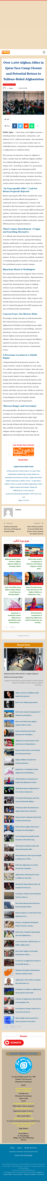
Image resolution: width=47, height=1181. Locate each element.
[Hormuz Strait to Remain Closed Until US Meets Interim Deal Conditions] (9, 819)
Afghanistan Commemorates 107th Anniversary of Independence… (27, 742)
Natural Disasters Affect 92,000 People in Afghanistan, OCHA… (28, 857)
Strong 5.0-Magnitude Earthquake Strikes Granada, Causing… (26, 924)
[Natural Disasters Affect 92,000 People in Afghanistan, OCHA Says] (9, 857)
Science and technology (23, 1155)
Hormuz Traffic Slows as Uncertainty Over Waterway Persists (27, 752)
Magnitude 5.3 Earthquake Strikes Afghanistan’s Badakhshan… (26, 771)
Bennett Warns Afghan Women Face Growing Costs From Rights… (27, 828)
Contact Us (40, 1174)
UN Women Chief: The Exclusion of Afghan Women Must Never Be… (27, 809)
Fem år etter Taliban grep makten (26, 702)
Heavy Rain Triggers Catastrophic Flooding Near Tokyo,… (26, 953)
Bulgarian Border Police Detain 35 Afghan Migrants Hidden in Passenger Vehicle (21, 675)
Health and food (31, 1148)
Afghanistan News (9, 84)
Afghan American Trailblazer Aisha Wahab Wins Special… (27, 694)
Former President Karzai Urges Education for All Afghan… (25, 733)
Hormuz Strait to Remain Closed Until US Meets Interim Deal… (28, 819)
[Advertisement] (23, 24)
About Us (40, 1172)
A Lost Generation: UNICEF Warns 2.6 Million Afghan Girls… (27, 943)
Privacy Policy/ (18, 1174)
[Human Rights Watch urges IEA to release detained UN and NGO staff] (9, 1020)
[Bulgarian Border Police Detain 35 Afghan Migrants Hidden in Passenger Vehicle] (13, 550)
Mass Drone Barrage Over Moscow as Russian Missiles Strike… (27, 905)
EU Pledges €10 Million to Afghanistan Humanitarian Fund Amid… (28, 991)
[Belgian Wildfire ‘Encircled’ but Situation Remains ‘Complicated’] (9, 761)
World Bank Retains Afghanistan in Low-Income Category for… (27, 790)
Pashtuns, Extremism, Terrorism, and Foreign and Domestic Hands (12, 529)
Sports (19, 1148)
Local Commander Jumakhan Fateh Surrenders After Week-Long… (27, 838)
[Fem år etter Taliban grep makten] (9, 704)
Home (12, 1148)
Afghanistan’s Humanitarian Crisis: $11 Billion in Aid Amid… (27, 876)
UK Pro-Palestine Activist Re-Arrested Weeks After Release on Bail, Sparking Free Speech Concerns (35, 530)
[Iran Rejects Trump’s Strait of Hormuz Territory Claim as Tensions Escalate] (9, 895)
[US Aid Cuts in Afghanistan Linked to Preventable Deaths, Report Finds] (9, 962)
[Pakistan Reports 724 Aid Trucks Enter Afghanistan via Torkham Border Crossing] (9, 914)
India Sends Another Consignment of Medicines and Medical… (27, 713)
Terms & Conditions (30, 1174)
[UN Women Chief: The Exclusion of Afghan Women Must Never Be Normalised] (9, 809)
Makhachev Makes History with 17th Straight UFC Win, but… (27, 886)
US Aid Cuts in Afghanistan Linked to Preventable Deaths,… (28, 962)
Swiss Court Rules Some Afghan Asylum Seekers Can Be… (26, 723)
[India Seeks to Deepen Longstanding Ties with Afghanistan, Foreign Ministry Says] (9, 934)
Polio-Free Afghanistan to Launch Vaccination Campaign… (26, 867)
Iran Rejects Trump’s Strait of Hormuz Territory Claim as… (28, 895)
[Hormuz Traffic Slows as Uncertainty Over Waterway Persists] (9, 752)
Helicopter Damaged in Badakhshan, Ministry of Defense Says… (27, 972)
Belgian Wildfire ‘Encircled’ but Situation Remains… (25, 761)
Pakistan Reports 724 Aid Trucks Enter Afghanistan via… (28, 914)
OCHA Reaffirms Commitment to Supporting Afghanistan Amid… (26, 780)
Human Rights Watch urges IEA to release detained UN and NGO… (26, 1020)
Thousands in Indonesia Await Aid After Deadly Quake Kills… (27, 847)
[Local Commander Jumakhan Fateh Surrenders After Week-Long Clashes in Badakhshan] (9, 838)
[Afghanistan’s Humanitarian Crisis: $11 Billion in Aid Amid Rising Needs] (9, 876)
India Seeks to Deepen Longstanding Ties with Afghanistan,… (27, 934)
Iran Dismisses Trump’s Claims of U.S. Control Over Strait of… (28, 1010)
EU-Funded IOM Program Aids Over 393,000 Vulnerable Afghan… (27, 800)
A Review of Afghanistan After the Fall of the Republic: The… (28, 1000)
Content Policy (7, 1174)
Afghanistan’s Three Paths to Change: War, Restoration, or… (28, 981)
